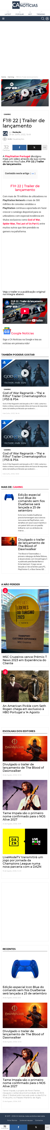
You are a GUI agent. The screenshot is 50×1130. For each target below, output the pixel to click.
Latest (8, 14)
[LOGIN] (47, 18)
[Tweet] (36, 1127)
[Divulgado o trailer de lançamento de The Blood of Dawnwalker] (9, 541)
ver (33, 173)
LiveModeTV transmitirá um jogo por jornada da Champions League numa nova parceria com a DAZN (23, 861)
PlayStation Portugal (17, 156)
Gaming (7, 389)
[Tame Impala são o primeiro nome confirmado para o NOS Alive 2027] (25, 795)
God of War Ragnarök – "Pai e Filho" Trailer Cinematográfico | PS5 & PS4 (24, 396)
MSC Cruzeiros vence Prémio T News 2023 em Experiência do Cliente (25, 660)
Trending (41, 14)
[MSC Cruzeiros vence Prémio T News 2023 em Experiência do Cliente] (25, 621)
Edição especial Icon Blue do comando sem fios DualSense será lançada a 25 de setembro (31, 502)
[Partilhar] (18, 1127)
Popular (20, 14)
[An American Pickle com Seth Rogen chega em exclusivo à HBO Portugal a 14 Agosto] (25, 686)
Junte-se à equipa (26, 1120)
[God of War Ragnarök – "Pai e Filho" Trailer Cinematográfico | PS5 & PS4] (25, 373)
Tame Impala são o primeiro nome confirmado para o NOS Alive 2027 (24, 816)
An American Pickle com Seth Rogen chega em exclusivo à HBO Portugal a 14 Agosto (24, 709)
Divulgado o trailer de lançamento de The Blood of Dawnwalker (31, 544)
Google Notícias (22, 333)
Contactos (39, 1120)
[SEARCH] (42, 18)
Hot (30, 14)
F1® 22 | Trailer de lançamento (25, 188)
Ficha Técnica (12, 1120)
